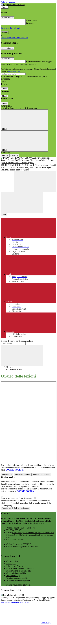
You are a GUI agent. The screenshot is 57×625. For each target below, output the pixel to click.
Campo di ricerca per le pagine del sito (17, 341)
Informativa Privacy (14, 566)
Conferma (14, 155)
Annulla (5, 155)
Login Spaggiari (14, 71)
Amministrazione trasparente (18, 580)
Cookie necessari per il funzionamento (17, 498)
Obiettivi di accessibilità (16, 573)
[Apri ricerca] (35, 181)
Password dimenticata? (10, 28)
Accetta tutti (41, 475)
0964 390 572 (16, 530)
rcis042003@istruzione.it (33, 532)
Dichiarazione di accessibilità (18, 571)
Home (9, 367)
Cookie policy (12, 561)
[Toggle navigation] (22, 202)
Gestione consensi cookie (17, 578)
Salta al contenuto (8, 2)
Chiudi (4, 89)
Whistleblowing (13, 575)
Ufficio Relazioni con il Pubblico (20, 568)
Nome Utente (31, 20)
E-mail (29, 61)
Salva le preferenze (21, 508)
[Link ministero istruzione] (13, 4)
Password (30, 23)
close (4, 214)
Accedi (4, 7)
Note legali (11, 564)
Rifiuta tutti (22, 475)
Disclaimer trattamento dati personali (16, 602)
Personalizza (7, 475)
